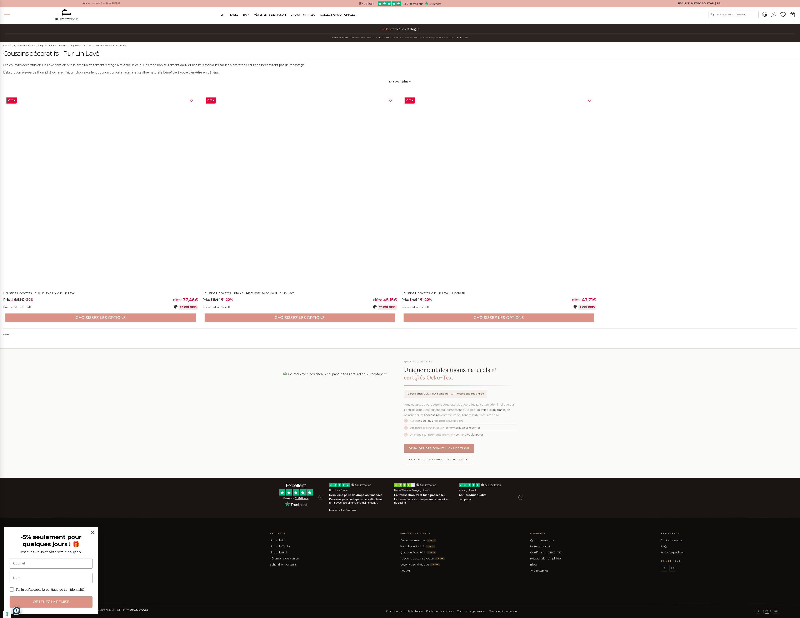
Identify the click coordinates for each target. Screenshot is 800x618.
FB (672, 568)
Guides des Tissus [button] (415, 533)
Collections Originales (337, 14)
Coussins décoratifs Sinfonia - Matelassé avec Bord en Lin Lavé (248, 293)
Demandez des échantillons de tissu (439, 448)
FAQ (664, 546)
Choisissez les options (101, 317)
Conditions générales (471, 611)
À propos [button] (538, 533)
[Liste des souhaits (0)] (783, 15)
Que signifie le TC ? (417, 552)
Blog (533, 564)
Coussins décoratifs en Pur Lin (110, 45)
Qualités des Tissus (24, 45)
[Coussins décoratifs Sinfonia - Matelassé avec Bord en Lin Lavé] (299, 191)
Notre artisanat (540, 546)
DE (776, 611)
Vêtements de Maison (270, 14)
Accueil (7, 45)
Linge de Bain (279, 552)
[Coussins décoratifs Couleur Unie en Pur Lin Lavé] (100, 191)
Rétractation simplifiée (545, 558)
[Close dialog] (92, 532)
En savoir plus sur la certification (438, 459)
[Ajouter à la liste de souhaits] (191, 100)
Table (234, 14)
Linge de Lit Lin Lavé (80, 45)
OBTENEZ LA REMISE (51, 602)
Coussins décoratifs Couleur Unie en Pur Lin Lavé (39, 293)
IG (664, 568)
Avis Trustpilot (539, 570)
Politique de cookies (440, 611)
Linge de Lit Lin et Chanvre (52, 45)
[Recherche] (713, 14)
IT (758, 611)
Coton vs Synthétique (419, 564)
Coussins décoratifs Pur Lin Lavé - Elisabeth (433, 293)
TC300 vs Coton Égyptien (422, 558)
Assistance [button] (670, 533)
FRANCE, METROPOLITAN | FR (699, 3)
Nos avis (405, 570)
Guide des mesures (417, 540)
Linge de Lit (277, 540)
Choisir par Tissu (303, 14)
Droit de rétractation (503, 611)
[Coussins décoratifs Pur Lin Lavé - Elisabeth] (498, 191)
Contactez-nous (671, 540)
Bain (246, 14)
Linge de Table (280, 546)
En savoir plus (399, 81)
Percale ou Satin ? (417, 546)
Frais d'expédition (673, 552)
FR (767, 611)
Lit (223, 14)
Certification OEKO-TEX (546, 552)
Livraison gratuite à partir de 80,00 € (101, 3)
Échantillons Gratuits (283, 564)
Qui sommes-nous (542, 540)
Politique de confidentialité (404, 611)
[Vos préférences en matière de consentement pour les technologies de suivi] (7, 614)
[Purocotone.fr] (66, 14)
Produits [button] (277, 533)
